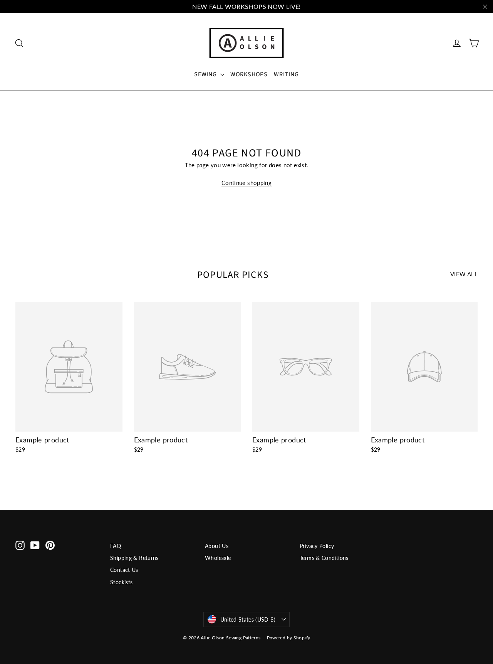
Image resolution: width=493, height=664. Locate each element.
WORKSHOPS (249, 74)
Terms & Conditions (324, 558)
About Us (216, 546)
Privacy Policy (317, 546)
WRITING (286, 74)
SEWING (206, 74)
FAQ (115, 546)
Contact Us (124, 570)
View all (464, 274)
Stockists (121, 582)
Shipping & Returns (134, 558)
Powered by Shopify (288, 637)
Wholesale (218, 558)
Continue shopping (246, 182)
